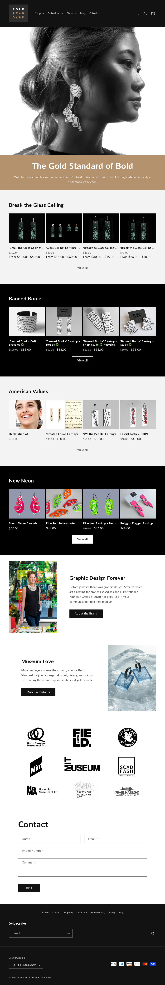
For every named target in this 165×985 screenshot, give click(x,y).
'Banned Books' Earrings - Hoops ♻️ (63, 342)
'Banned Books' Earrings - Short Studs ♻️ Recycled (100, 342)
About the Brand (86, 613)
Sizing (112, 912)
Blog (120, 912)
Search (45, 912)
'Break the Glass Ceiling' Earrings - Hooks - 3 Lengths (99, 247)
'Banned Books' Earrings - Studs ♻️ (137, 342)
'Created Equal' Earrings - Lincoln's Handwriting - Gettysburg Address (63, 434)
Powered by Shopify (41, 977)
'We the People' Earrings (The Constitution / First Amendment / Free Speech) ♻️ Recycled (99, 434)
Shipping (68, 912)
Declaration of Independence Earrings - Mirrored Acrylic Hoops (25, 434)
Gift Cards (82, 912)
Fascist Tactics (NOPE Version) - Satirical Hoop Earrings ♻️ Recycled (136, 434)
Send (29, 887)
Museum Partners (38, 692)
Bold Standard (24, 977)
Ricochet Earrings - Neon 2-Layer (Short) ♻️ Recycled (99, 523)
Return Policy (98, 912)
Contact (56, 912)
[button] (39, 13)
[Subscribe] (69, 933)
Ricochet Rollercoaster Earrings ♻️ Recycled (61, 523)
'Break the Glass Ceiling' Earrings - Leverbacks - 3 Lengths (25, 247)
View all (82, 267)
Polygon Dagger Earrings (136, 523)
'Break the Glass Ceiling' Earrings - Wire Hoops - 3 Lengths (137, 247)
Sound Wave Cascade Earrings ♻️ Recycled (23, 523)
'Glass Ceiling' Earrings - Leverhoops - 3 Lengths (62, 247)
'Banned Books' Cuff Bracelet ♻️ (22, 342)
